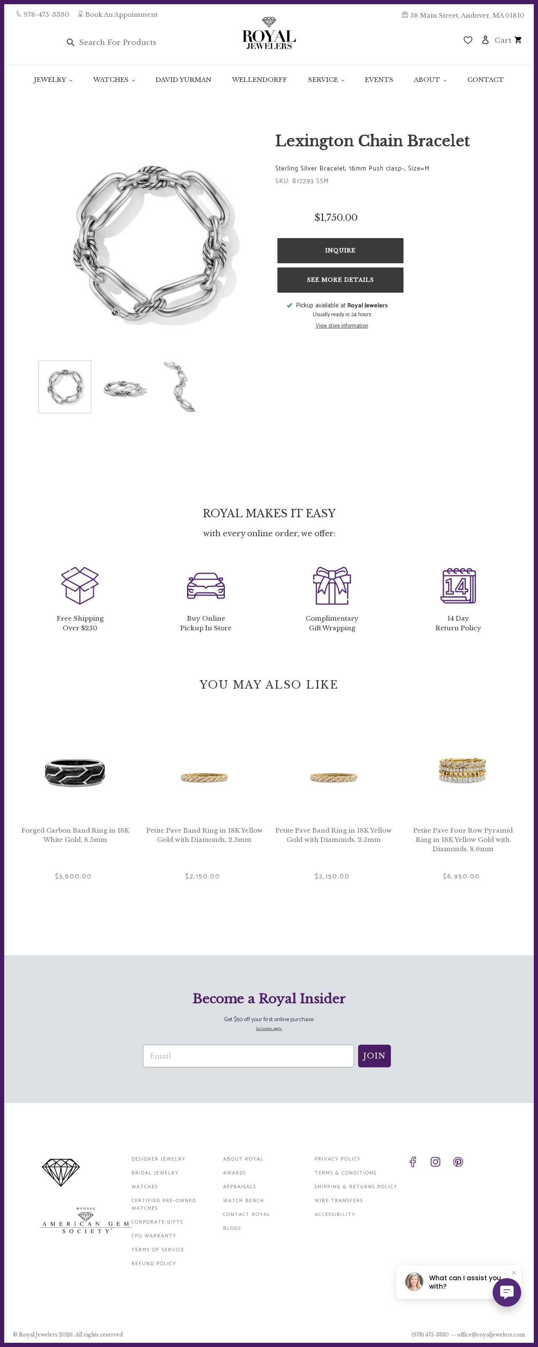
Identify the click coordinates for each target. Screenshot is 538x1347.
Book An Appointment (121, 14)
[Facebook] (416, 1163)
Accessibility (335, 1215)
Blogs (232, 1228)
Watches (145, 1187)
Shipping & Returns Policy (356, 1187)
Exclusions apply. (269, 1029)
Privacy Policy (338, 1159)
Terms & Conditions (346, 1173)
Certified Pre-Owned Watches (164, 1204)
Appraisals (239, 1187)
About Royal (243, 1159)
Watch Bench (243, 1201)
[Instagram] (439, 1163)
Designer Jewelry (159, 1159)
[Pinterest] (462, 1163)
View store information (342, 326)
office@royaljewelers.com (491, 1334)
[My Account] (485, 39)
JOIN (374, 1056)
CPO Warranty (154, 1236)
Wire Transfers (339, 1201)
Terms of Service (158, 1250)
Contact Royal (247, 1215)
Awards (234, 1173)
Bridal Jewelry (155, 1173)
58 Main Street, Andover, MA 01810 (467, 15)
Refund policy (154, 1264)
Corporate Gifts (157, 1222)
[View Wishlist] (468, 41)
